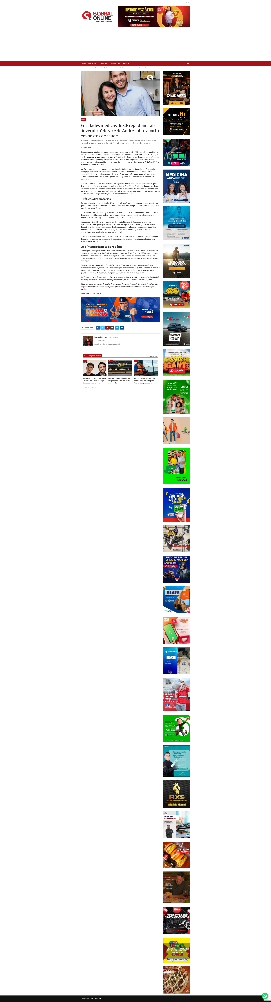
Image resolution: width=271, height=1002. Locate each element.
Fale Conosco (123, 63)
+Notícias (92, 63)
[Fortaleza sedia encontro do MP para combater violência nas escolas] (120, 368)
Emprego (103, 63)
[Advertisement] (135, 43)
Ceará (83, 119)
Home (84, 63)
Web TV (113, 63)
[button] (265, 996)
